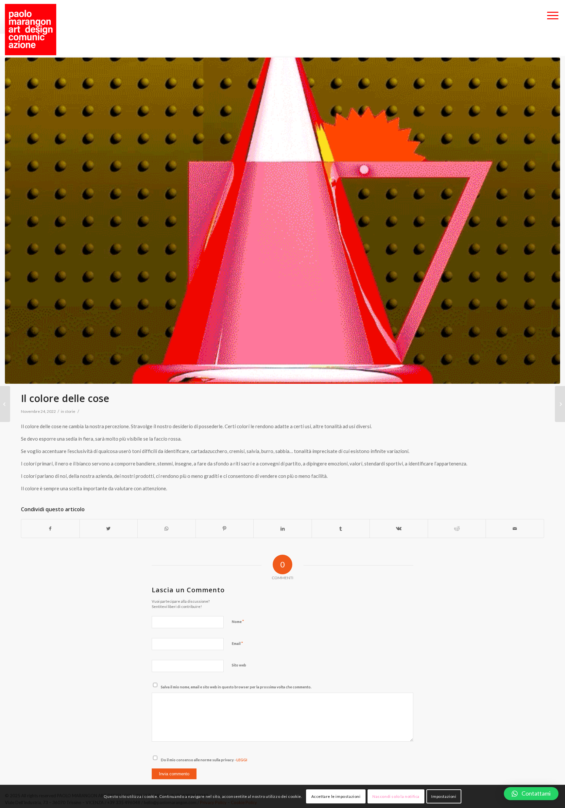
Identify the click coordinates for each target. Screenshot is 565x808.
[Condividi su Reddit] (457, 528)
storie (70, 411)
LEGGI (241, 760)
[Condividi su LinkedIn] (283, 528)
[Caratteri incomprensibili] (560, 404)
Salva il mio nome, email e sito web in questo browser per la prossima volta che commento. (236, 687)
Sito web (239, 665)
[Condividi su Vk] (399, 528)
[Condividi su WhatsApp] (167, 528)
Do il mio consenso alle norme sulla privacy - (204, 760)
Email (237, 643)
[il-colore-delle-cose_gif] (282, 221)
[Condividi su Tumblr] (341, 528)
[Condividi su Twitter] (109, 528)
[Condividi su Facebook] (50, 528)
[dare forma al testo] (5, 404)
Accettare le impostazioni (336, 796)
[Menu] (552, 16)
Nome (238, 621)
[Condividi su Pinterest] (225, 528)
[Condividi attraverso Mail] (515, 528)
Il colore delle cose (65, 398)
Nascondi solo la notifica (395, 796)
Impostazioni (443, 796)
